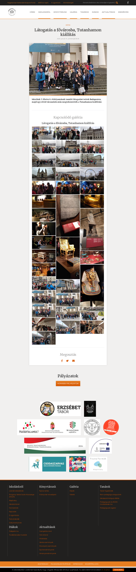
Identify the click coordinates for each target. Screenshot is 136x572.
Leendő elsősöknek (16, 491)
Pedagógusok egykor (108, 508)
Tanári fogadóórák (106, 491)
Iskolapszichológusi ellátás (109, 498)
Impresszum (78, 564)
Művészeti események (47, 546)
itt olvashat (106, 570)
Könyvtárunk (60, 12)
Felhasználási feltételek (61, 564)
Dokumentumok (15, 523)
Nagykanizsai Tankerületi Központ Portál (21, 2)
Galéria (73, 12)
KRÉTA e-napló (43, 2)
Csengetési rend (45, 531)
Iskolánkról (44, 12)
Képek (68, 25)
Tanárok (84, 12)
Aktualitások (108, 12)
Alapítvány (13, 500)
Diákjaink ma (13, 531)
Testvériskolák (14, 519)
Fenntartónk (13, 508)
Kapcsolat (12, 512)
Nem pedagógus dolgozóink (110, 495)
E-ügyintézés (55, 2)
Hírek (32, 12)
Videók (72, 495)
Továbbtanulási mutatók (18, 535)
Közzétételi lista (91, 564)
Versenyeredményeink (47, 553)
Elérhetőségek (68, 2)
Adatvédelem (43, 564)
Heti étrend (43, 535)
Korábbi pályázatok (68, 383)
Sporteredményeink (46, 550)
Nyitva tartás (44, 491)
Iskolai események (46, 542)
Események (123, 12)
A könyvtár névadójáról (47, 495)
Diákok (95, 12)
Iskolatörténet (14, 504)
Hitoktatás (43, 539)
